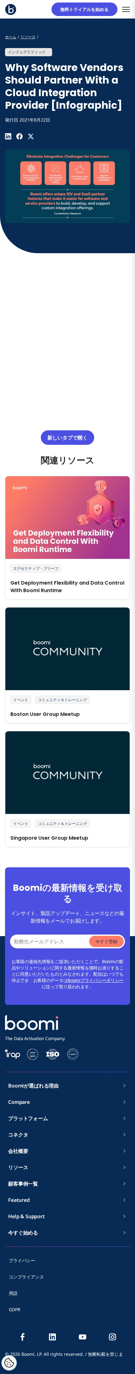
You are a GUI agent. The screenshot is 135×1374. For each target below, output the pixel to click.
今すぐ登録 (106, 941)
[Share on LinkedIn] (8, 136)
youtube (82, 1336)
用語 (13, 1293)
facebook (22, 1336)
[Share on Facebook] (19, 136)
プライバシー (22, 1260)
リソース (18, 1167)
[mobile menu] (126, 9)
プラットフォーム (28, 1118)
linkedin (52, 1336)
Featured (19, 1200)
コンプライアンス (26, 1277)
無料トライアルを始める (86, 9)
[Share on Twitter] (31, 136)
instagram (112, 1336)
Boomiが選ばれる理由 (33, 1085)
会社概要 (20, 1151)
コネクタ (20, 1134)
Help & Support (26, 1216)
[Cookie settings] (9, 1363)
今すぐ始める (23, 1232)
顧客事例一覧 (23, 1183)
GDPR (14, 1309)
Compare (19, 1102)
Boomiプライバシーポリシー (95, 980)
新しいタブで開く (67, 437)
